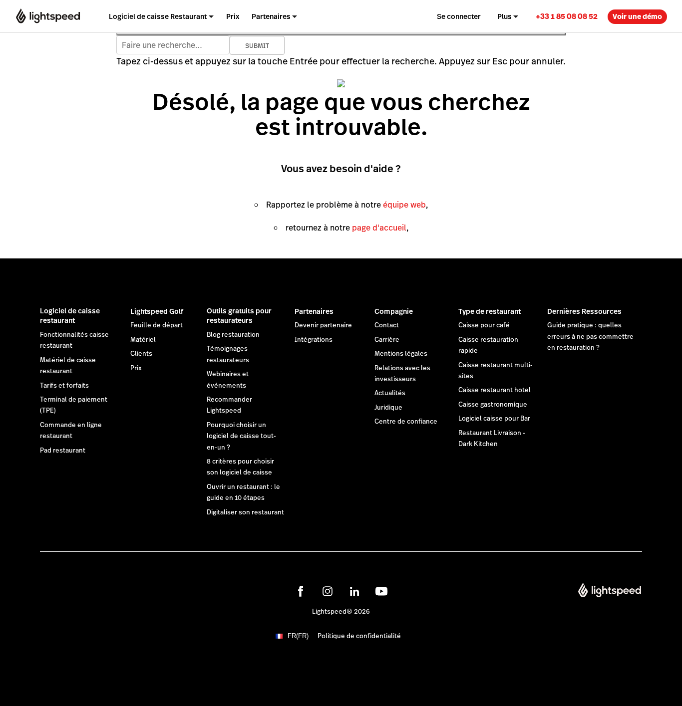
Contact (386, 325)
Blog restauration (233, 334)
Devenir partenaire (323, 325)
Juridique (388, 407)
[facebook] (300, 591)
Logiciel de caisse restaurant (70, 316)
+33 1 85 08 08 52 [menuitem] (567, 16)
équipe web (404, 205)
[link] (567, 16)
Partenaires (314, 311)
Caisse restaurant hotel (494, 390)
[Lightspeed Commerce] (48, 16)
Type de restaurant (489, 311)
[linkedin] (354, 591)
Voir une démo (637, 16)
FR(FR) (298, 636)
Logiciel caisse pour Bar (494, 418)
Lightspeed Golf (156, 311)
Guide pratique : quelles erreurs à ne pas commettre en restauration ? (590, 336)
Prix (136, 368)
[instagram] (327, 591)
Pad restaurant (62, 450)
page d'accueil (379, 228)
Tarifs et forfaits (64, 385)
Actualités (389, 393)
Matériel (143, 339)
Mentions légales (400, 353)
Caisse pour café (484, 325)
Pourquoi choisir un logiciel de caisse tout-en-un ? (241, 436)
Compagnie (393, 311)
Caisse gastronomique (492, 404)
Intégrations (314, 339)
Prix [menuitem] (233, 16)
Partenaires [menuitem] (271, 16)
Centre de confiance (405, 421)
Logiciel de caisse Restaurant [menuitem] (158, 16)
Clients (141, 353)
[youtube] (381, 591)
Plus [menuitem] (504, 16)
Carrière (386, 339)
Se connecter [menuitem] (459, 16)
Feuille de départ (156, 325)
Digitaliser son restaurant (245, 512)
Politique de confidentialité (359, 636)
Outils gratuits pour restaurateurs (239, 316)
